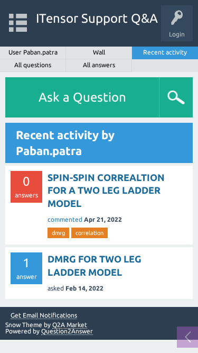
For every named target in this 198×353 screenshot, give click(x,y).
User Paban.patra (33, 52)
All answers (99, 64)
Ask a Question (82, 97)
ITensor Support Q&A (97, 18)
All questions (32, 64)
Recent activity (165, 52)
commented (65, 219)
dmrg (58, 233)
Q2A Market (69, 324)
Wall (99, 52)
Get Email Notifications (44, 315)
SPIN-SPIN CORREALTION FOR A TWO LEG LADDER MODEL (106, 190)
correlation (89, 233)
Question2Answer (67, 331)
